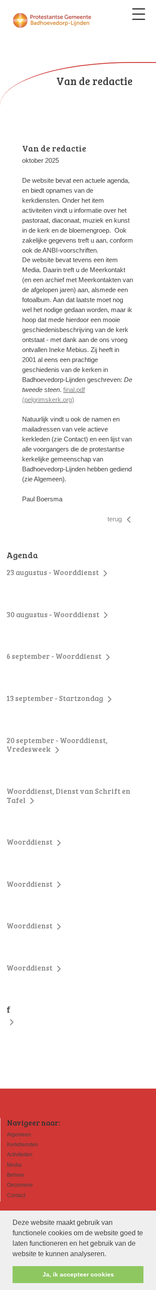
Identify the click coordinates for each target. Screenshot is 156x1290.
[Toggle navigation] (138, 14)
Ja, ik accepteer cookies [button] (78, 1274)
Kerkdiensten (22, 1145)
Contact (16, 1195)
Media (14, 1165)
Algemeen (19, 1135)
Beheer (15, 1175)
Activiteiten (19, 1155)
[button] (109, 1254)
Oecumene (20, 1185)
